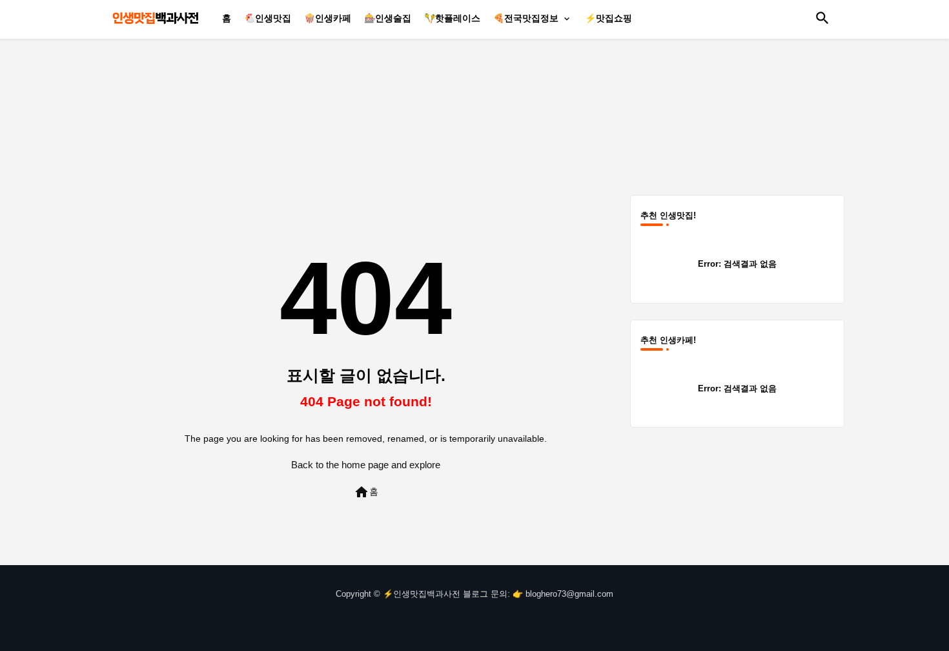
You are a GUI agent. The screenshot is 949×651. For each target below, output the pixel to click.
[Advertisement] (478, 113)
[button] (822, 18)
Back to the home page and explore (365, 464)
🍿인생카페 (327, 18)
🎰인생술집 (387, 18)
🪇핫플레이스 (452, 18)
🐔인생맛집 (267, 18)
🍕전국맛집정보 (525, 18)
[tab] (227, 18)
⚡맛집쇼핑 (608, 18)
